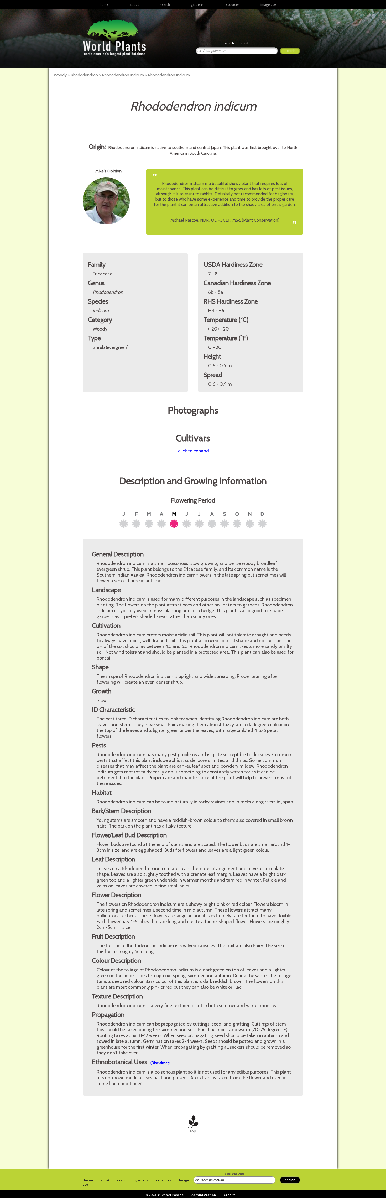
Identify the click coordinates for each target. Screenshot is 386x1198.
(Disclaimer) (160, 1062)
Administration (203, 1195)
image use (268, 4)
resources (163, 1180)
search (165, 4)
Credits (230, 1195)
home (104, 4)
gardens (197, 4)
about (134, 4)
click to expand (193, 451)
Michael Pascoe (171, 1195)
